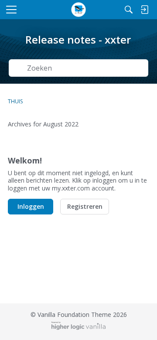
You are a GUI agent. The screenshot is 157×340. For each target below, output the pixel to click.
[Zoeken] (129, 9)
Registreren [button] (84, 206)
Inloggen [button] (30, 206)
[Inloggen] (144, 9)
